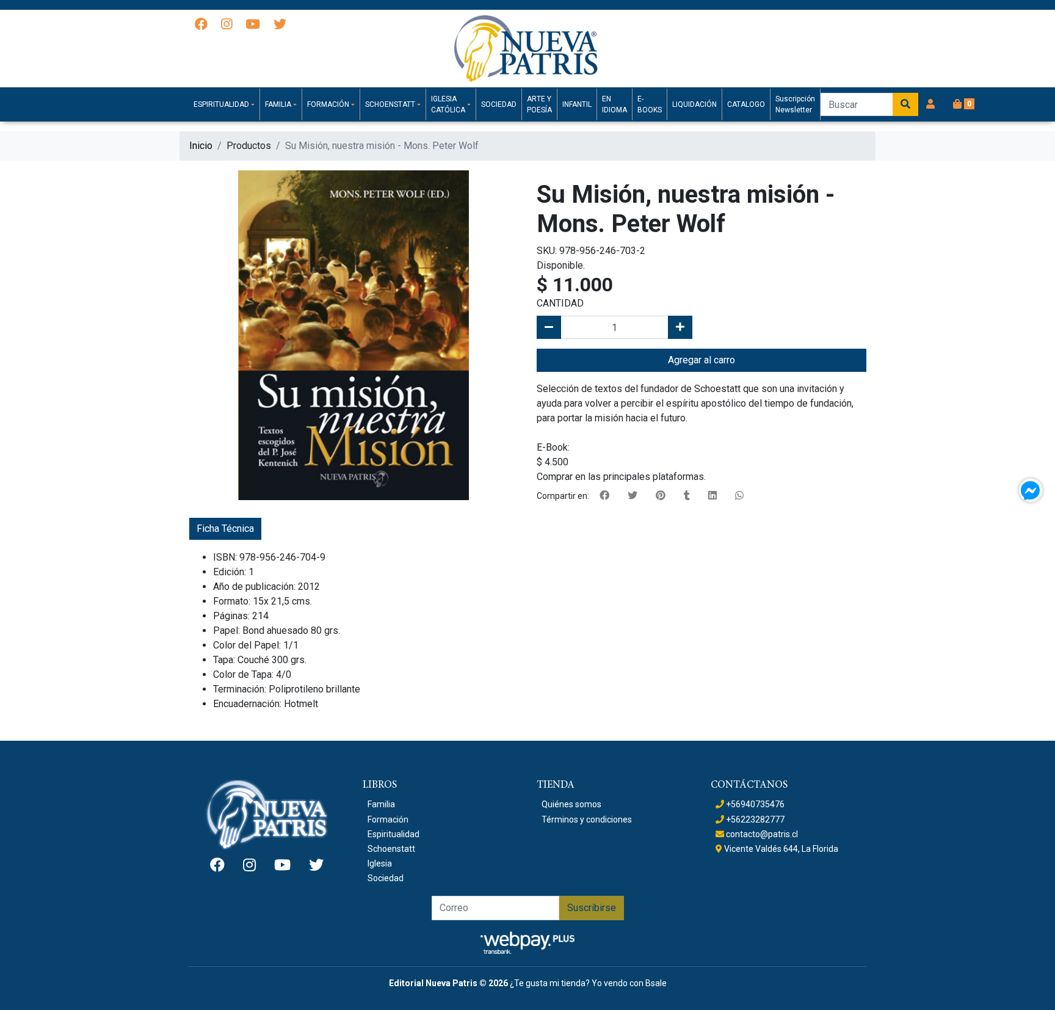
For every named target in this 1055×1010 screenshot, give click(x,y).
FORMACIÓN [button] (328, 104)
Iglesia (380, 863)
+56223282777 (754, 819)
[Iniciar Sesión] (930, 104)
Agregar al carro (701, 360)
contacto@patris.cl (761, 834)
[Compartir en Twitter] (632, 495)
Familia (381, 804)
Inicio (200, 145)
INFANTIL (577, 104)
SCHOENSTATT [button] (390, 104)
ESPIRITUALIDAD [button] (221, 104)
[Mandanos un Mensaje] (1030, 490)
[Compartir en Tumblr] (687, 495)
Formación (388, 819)
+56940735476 (754, 804)
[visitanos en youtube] (253, 25)
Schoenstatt (391, 849)
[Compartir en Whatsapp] (739, 495)
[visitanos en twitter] (280, 25)
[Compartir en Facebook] (604, 495)
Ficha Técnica (225, 528)
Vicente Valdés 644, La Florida (780, 849)
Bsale (656, 983)
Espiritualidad (393, 834)
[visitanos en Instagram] (226, 25)
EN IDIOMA (614, 104)
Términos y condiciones (587, 819)
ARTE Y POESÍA (539, 104)
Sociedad (386, 878)
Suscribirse (591, 908)
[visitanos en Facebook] (201, 25)
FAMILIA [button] (278, 104)
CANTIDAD (560, 303)
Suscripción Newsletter (795, 104)
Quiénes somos (571, 804)
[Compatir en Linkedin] (712, 495)
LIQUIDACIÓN (694, 104)
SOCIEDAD (499, 104)
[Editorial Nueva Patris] (527, 48)
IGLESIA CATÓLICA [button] (448, 104)
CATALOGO (746, 104)
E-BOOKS (649, 104)
